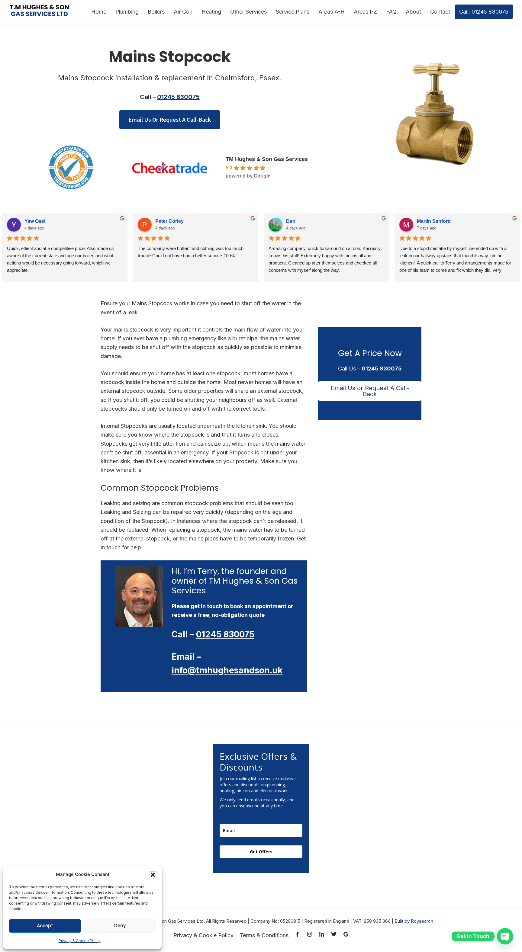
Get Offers (261, 851)
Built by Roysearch (414, 921)
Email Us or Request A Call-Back (370, 391)
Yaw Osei (34, 221)
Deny (120, 925)
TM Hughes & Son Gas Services (267, 159)
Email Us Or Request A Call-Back (169, 119)
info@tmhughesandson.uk (227, 670)
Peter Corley (169, 221)
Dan (290, 221)
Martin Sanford (434, 221)
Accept (45, 925)
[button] (153, 875)
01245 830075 (178, 97)
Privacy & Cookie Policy (80, 940)
